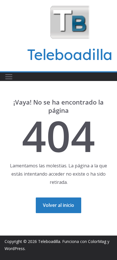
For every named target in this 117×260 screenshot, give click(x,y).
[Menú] (9, 76)
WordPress (15, 248)
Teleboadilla (69, 54)
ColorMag (97, 241)
